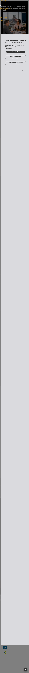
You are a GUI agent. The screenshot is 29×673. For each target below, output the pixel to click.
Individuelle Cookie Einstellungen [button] (15, 57)
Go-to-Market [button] (3, 9)
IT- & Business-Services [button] (5, 13)
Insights (1, 19)
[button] (25, 669)
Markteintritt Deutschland (5, 8)
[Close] (0, 5)
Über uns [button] (2, 20)
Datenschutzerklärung (18, 70)
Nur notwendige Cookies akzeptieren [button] (16, 63)
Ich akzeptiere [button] (16, 51)
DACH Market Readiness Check (7, 7)
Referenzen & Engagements (6, 17)
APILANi (3, 0)
